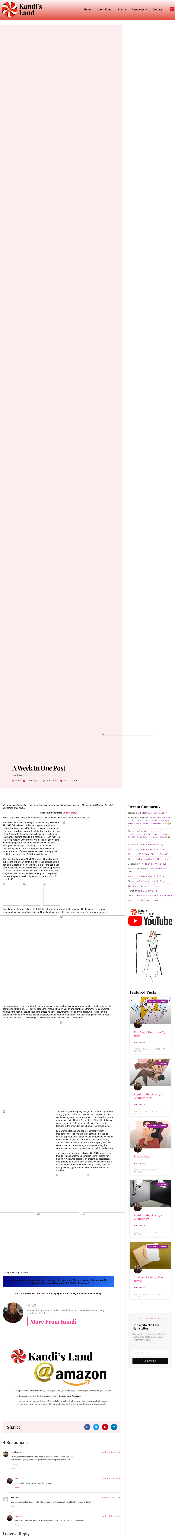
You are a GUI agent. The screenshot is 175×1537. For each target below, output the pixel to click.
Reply (13, 1469)
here (43, 1293)
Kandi (17, 1479)
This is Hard (142, 1156)
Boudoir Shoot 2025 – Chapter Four (148, 1096)
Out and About (71, 781)
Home (87, 9)
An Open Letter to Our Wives (149, 1279)
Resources (138, 9)
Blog (120, 9)
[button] (172, 9)
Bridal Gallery (69, 812)
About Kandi (104, 9)
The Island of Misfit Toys (151, 844)
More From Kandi (53, 1321)
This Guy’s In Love (148, 886)
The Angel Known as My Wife (150, 1033)
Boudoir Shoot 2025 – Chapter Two (148, 1216)
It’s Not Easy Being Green (153, 813)
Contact (157, 9)
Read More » (139, 1042)
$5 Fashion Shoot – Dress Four (154, 854)
